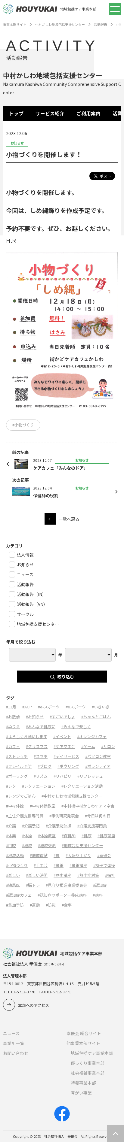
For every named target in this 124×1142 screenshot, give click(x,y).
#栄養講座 (78, 865)
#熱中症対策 (88, 875)
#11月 (11, 707)
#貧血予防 (15, 905)
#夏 (57, 855)
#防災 (51, 905)
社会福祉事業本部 (87, 1073)
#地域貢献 (39, 855)
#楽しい (13, 875)
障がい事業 (81, 1093)
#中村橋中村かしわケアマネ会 (87, 806)
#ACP (27, 707)
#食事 (67, 905)
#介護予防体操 (58, 825)
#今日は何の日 (97, 816)
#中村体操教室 (42, 806)
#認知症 (100, 885)
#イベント (62, 736)
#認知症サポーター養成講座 (62, 895)
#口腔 (11, 845)
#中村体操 (15, 806)
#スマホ (41, 756)
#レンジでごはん (21, 796)
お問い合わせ (15, 1053)
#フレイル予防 (19, 766)
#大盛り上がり (78, 855)
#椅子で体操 (104, 865)
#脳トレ (33, 885)
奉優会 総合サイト (84, 1033)
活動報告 (100, 24)
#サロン (108, 746)
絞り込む (65, 677)
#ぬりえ (13, 726)
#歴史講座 (62, 875)
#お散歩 (13, 716)
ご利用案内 (88, 113)
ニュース (11, 1033)
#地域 (27, 845)
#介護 (11, 825)
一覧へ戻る (68, 519)
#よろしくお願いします (26, 736)
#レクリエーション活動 (82, 786)
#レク (11, 786)
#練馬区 (13, 885)
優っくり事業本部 (87, 1063)
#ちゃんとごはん (96, 716)
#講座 (98, 895)
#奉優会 (104, 855)
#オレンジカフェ (92, 736)
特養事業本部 (83, 1083)
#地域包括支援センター (82, 845)
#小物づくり (23, 425)
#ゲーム (88, 746)
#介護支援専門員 (92, 825)
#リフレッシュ (90, 776)
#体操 (27, 835)
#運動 (35, 905)
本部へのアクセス (33, 1005)
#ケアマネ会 (64, 746)
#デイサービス (66, 756)
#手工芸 (41, 865)
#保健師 (69, 835)
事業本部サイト (14, 24)
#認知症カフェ (19, 895)
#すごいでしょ (62, 716)
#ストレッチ (17, 756)
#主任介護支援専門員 (24, 816)
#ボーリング (17, 776)
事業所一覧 (13, 1043)
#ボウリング (68, 766)
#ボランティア (97, 766)
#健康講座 (106, 835)
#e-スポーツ (49, 707)
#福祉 (110, 875)
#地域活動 (15, 855)
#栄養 (59, 865)
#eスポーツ (76, 707)
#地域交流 (47, 845)
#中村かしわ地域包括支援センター (72, 796)
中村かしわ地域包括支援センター (60, 24)
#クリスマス (37, 746)
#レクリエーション (38, 786)
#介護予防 (31, 825)
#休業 (11, 835)
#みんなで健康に (40, 726)
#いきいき (101, 707)
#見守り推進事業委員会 (66, 885)
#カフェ (13, 746)
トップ (16, 113)
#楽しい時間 (37, 875)
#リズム (41, 776)
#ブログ (44, 766)
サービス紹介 (50, 113)
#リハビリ (62, 776)
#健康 (86, 835)
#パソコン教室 (98, 756)
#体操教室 (47, 835)
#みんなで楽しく (76, 726)
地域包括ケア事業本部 (92, 1053)
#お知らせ (35, 716)
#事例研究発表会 (64, 816)
